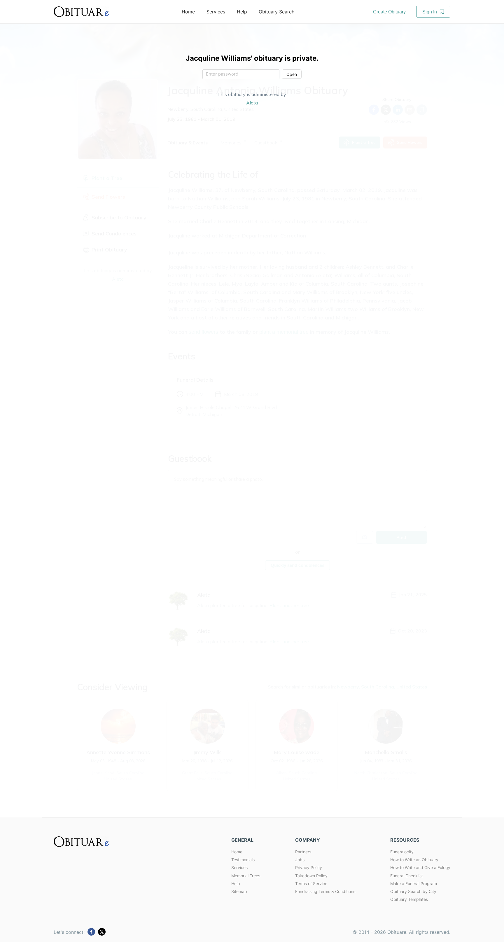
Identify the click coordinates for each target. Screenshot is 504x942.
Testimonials (243, 859)
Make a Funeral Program (413, 883)
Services (239, 867)
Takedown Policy (311, 875)
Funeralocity (402, 851)
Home (236, 851)
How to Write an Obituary (414, 859)
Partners (303, 851)
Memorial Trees (245, 875)
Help (235, 883)
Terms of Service (311, 883)
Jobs (299, 859)
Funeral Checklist (406, 875)
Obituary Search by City (413, 891)
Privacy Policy (308, 867)
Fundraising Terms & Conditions (325, 891)
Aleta (252, 103)
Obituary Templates (409, 899)
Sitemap (239, 891)
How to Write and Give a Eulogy (420, 867)
